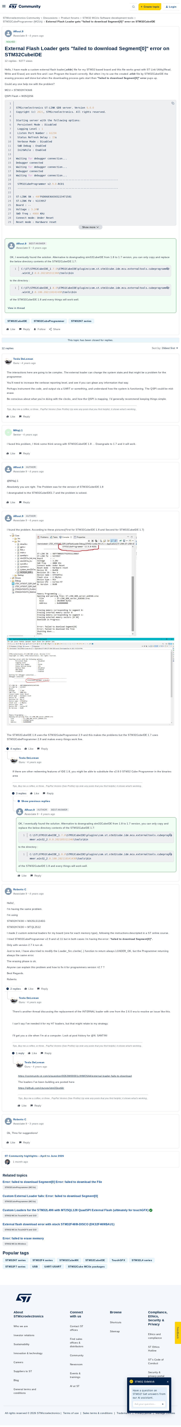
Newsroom (76, 1364)
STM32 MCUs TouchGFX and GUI (20, 1215)
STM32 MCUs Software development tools (108, 17)
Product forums (70, 17)
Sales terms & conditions (98, 1413)
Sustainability (22, 1344)
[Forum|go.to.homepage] (25, 6)
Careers (18, 1362)
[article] (90, 388)
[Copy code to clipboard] (173, 103)
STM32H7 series (81, 321)
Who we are (21, 1326)
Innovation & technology (28, 1353)
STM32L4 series (142, 1260)
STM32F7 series (15, 1266)
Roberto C (19, 889)
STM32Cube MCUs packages (86, 1266)
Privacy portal (143, 1413)
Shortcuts (115, 1322)
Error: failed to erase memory (23, 1238)
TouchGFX (118, 1260)
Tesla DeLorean (23, 358)
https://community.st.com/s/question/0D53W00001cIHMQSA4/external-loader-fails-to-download (75, 1076)
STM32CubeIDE (17, 321)
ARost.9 (18, 31)
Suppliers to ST (23, 1371)
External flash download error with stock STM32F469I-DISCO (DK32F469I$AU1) (58, 1224)
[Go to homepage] (32, 1302)
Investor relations (24, 1335)
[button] (4, 7)
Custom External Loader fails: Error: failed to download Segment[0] (50, 1196)
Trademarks (124, 1413)
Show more (89, 227)
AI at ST (75, 1386)
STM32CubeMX (68, 1260)
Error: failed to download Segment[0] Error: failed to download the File (52, 1181)
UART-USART (52, 1266)
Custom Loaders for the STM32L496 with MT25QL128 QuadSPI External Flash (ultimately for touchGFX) (75, 1210)
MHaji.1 (18, 430)
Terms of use (71, 1413)
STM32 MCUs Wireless (15, 1244)
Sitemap (115, 1331)
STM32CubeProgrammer (49, 321)
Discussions (50, 17)
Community (76, 1355)
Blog (16, 1380)
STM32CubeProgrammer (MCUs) (23, 21)
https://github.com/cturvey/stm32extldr (41, 1088)
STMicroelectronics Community (21, 17)
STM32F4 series (43, 1260)
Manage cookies (165, 1413)
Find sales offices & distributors (76, 1343)
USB (35, 1266)
